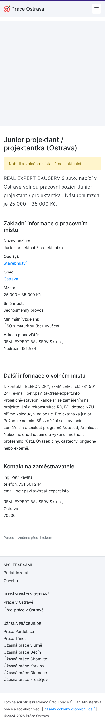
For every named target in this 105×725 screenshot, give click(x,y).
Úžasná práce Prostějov (26, 679)
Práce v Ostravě (18, 602)
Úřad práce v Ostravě (23, 609)
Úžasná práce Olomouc (25, 672)
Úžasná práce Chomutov (27, 658)
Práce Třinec (15, 638)
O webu (11, 580)
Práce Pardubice (19, 631)
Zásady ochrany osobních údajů (69, 709)
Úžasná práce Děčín (22, 652)
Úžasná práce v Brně (23, 645)
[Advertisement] (52, 73)
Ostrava (11, 278)
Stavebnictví (15, 263)
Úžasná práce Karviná (24, 665)
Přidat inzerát (16, 572)
